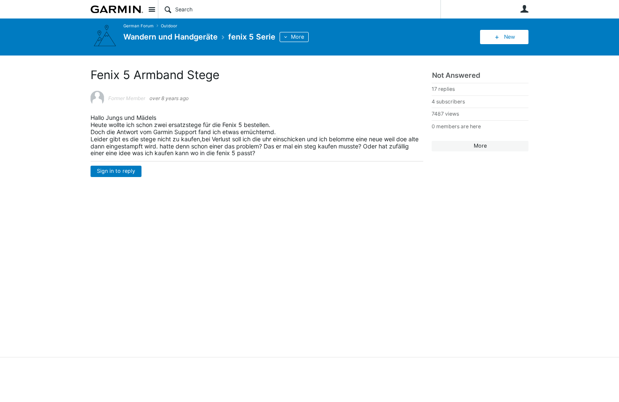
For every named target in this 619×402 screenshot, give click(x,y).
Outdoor (169, 26)
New (509, 37)
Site (151, 9)
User (524, 9)
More (297, 37)
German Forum (138, 26)
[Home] (117, 9)
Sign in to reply (116, 171)
